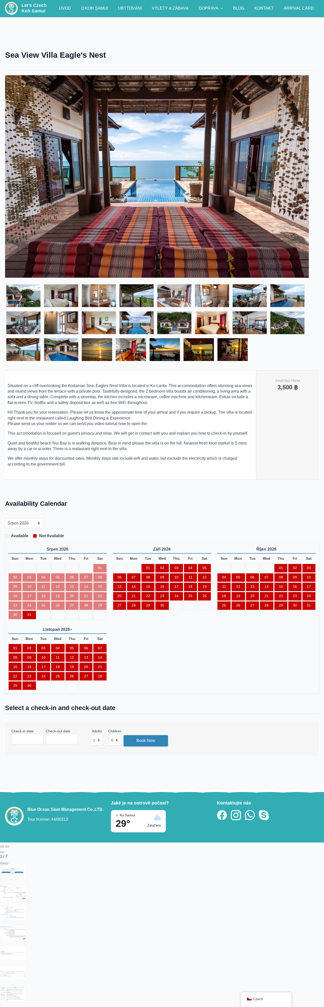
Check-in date (22, 731)
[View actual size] (6, 863)
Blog (238, 8)
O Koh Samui (94, 8)
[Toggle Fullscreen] (2, 863)
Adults (97, 731)
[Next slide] (7, 846)
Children (115, 731)
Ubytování (130, 8)
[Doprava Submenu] (223, 8)
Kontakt (264, 8)
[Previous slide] (2, 846)
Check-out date (58, 731)
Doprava (208, 8)
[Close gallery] (2, 852)
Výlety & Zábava (170, 8)
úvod (65, 8)
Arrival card (299, 8)
